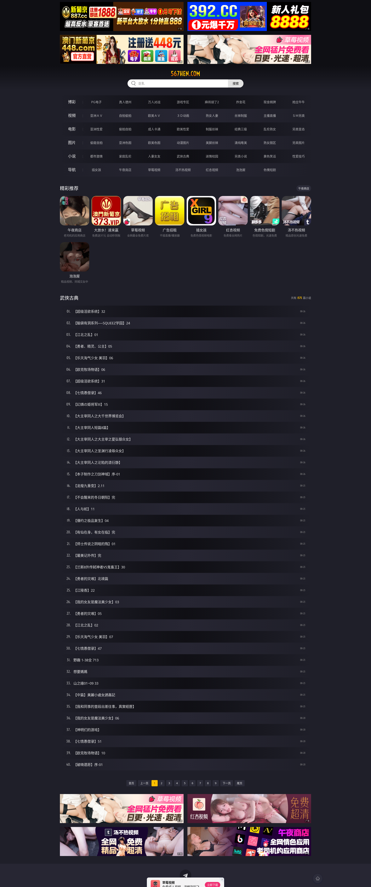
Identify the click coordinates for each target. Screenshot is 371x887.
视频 (72, 115)
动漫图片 (183, 143)
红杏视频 (212, 170)
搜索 (236, 83)
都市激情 (96, 156)
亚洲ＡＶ (96, 115)
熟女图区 (270, 143)
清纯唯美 (241, 143)
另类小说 (241, 156)
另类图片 (298, 143)
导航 (72, 169)
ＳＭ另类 (298, 115)
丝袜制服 (241, 115)
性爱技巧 (298, 156)
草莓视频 (154, 170)
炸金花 (240, 102)
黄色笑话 (270, 156)
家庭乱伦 (125, 156)
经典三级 (241, 129)
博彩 (72, 102)
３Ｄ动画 (183, 115)
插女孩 (96, 170)
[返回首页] (317, 878)
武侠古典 (183, 156)
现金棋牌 (270, 102)
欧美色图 (154, 143)
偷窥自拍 (96, 143)
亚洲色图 (125, 143)
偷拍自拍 (125, 129)
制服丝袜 (212, 129)
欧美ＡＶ (154, 115)
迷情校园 (212, 156)
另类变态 (298, 129)
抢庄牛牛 (298, 102)
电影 (72, 129)
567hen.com (185, 73)
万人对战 (154, 102)
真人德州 (125, 102)
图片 (72, 142)
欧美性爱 (183, 129)
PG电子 (96, 102)
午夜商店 (125, 170)
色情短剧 (270, 170)
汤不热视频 (183, 170)
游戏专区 (183, 102)
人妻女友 (154, 156)
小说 (72, 156)
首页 (131, 783)
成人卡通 (154, 129)
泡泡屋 (240, 170)
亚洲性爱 (96, 129)
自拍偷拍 (125, 115)
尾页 (239, 783)
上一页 (144, 783)
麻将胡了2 (212, 102)
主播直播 (270, 115)
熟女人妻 (212, 115)
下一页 (227, 783)
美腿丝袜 (212, 143)
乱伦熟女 (270, 129)
